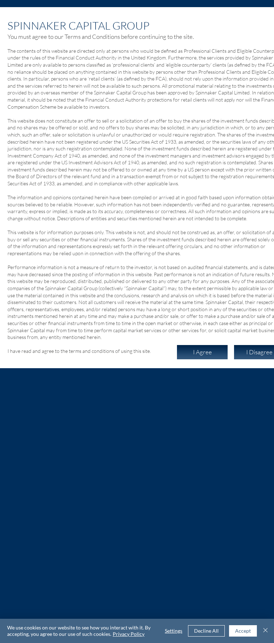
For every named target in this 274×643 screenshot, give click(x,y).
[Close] (265, 630)
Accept (243, 631)
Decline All (206, 631)
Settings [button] (173, 631)
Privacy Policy (128, 634)
